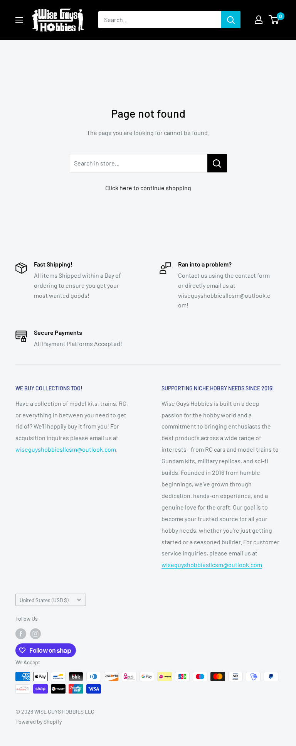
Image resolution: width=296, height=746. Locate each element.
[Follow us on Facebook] (20, 633)
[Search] (230, 19)
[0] (274, 19)
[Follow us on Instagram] (35, 633)
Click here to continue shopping (148, 187)
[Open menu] (19, 20)
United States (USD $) (44, 600)
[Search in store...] (217, 163)
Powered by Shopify (38, 721)
